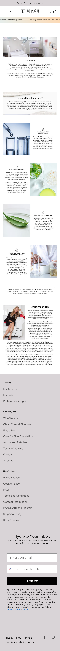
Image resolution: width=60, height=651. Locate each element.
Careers (7, 454)
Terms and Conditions (16, 495)
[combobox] (13, 569)
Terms (26, 609)
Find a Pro (9, 430)
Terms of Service (13, 448)
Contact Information (15, 501)
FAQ (6, 489)
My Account (10, 389)
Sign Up (32, 580)
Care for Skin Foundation (18, 436)
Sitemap (8, 460)
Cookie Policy (11, 483)
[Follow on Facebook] (44, 637)
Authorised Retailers (15, 442)
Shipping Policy (12, 514)
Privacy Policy (11, 477)
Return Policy (11, 519)
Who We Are (10, 418)
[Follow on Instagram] (53, 637)
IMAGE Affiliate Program (17, 507)
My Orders (9, 395)
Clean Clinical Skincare (17, 424)
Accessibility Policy (22, 642)
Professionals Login (14, 401)
